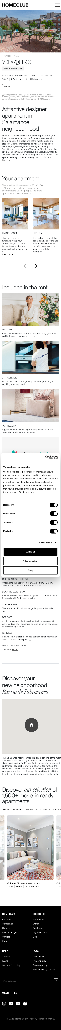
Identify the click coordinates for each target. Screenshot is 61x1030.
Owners (6, 928)
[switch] (54, 513)
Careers (6, 936)
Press (5, 941)
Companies (7, 923)
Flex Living (38, 928)
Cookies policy (40, 965)
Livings (36, 923)
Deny (30, 570)
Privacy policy (39, 961)
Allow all (30, 552)
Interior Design (9, 932)
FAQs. (15, 649)
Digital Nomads (40, 932)
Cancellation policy (11, 965)
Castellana (11, 56)
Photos (7, 86)
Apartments (38, 919)
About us (6, 919)
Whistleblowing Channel (44, 969)
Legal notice (39, 956)
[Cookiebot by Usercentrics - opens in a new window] (45, 457)
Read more (7, 160)
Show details (45, 542)
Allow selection (30, 561)
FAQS (5, 961)
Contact (6, 956)
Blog (35, 936)
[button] (34, 266)
